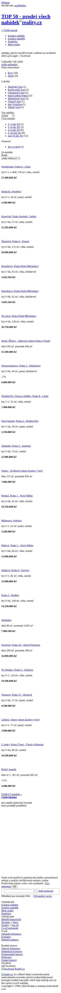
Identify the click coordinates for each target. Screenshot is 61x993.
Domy (11, 75)
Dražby (5, 925)
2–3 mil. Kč (14, 124)
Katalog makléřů (16, 38)
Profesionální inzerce (12, 954)
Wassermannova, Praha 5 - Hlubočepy (21, 365)
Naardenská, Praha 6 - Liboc (16, 166)
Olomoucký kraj (16, 92)
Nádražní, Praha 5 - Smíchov (16, 446)
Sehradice (6, 620)
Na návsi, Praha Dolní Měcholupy (18, 316)
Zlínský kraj (14, 107)
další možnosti (46, 891)
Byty (10, 73)
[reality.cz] (7, 974)
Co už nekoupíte (9, 928)
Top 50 (15, 925)
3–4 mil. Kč (14, 127)
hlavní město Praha (17, 95)
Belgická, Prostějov (11, 191)
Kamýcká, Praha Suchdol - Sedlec (18, 216)
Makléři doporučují (11, 919)
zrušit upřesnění (9, 64)
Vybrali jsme (7, 916)
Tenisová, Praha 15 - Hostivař (16, 694)
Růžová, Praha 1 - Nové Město (17, 545)
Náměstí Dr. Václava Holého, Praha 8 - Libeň (24, 396)
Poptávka (12, 41)
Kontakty (6, 936)
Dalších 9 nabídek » (11, 794)
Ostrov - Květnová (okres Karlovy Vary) (22, 470)
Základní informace (11, 934)
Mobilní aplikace (10, 939)
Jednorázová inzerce (11, 951)
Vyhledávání (7, 902)
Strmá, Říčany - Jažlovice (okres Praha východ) (25, 341)
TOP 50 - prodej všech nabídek (25, 19)
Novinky (5, 922)
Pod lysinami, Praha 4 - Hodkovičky (20, 421)
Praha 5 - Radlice (10, 595)
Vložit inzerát (9, 30)
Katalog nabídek (16, 35)
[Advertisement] (30, 843)
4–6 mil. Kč (14, 130)
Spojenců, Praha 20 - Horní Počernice (20, 645)
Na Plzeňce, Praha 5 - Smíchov (17, 670)
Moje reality (14, 44)
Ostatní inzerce (9, 960)
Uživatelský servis (42, 896)
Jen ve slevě (14, 146)
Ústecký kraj (14, 101)
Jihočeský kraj (15, 86)
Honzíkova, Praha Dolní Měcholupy (20, 266)
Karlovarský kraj (16, 89)
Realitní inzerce (9, 945)
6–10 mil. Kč (14, 133)
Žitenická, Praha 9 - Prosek (15, 241)
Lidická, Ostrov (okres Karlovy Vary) (20, 719)
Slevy (16, 922)
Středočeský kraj (16, 98)
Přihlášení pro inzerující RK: (16, 896)
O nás (4, 931)
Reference (6, 957)
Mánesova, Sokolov (11, 520)
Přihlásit (5, 2)
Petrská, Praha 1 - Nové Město (17, 495)
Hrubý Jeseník (8, 769)
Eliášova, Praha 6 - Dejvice (15, 570)
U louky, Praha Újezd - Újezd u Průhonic (22, 744)
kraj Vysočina (15, 104)
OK (14, 886)
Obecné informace (10, 948)
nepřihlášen (20, 5)
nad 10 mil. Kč (15, 135)
